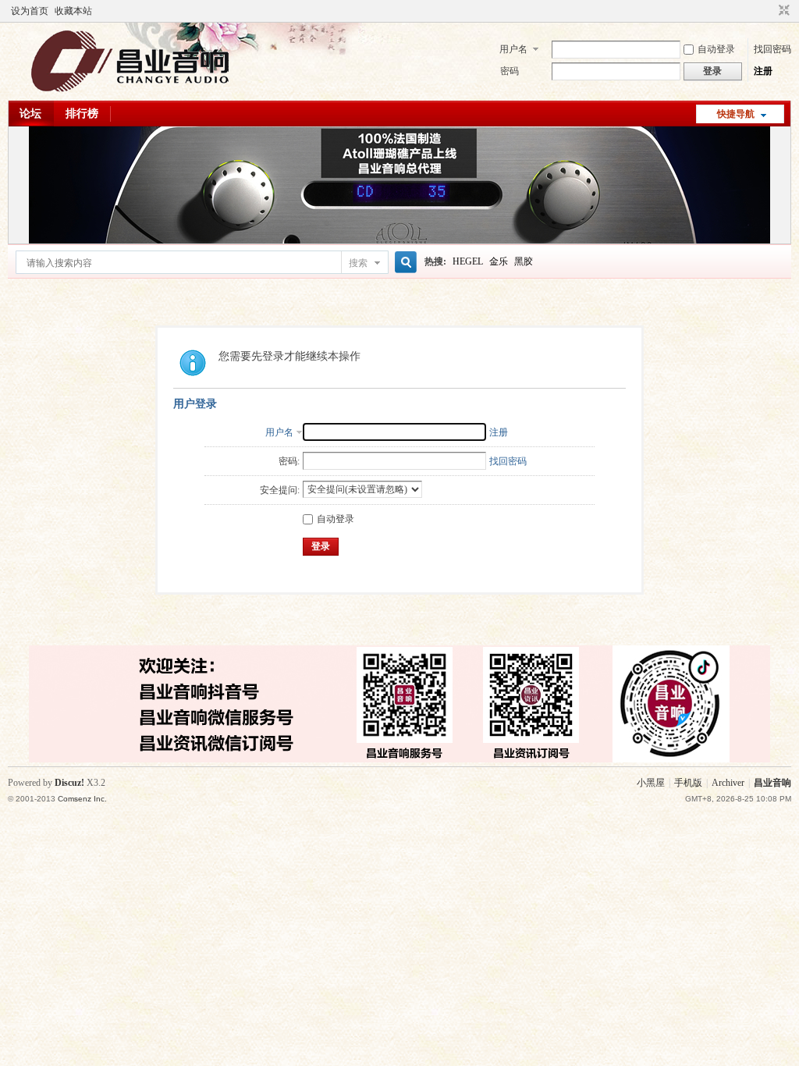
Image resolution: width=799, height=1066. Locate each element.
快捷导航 (736, 113)
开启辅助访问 (769, 11)
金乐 (498, 261)
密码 (509, 71)
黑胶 (523, 261)
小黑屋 (651, 782)
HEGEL (468, 261)
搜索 (358, 263)
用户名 (513, 49)
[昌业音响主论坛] (130, 91)
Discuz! (69, 782)
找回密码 (772, 49)
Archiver (728, 782)
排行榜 (82, 113)
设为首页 (29, 10)
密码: (289, 461)
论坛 (30, 113)
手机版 (688, 782)
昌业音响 (772, 782)
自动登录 (716, 49)
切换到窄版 (782, 11)
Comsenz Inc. (82, 798)
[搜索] (403, 263)
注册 (763, 71)
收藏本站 (73, 10)
